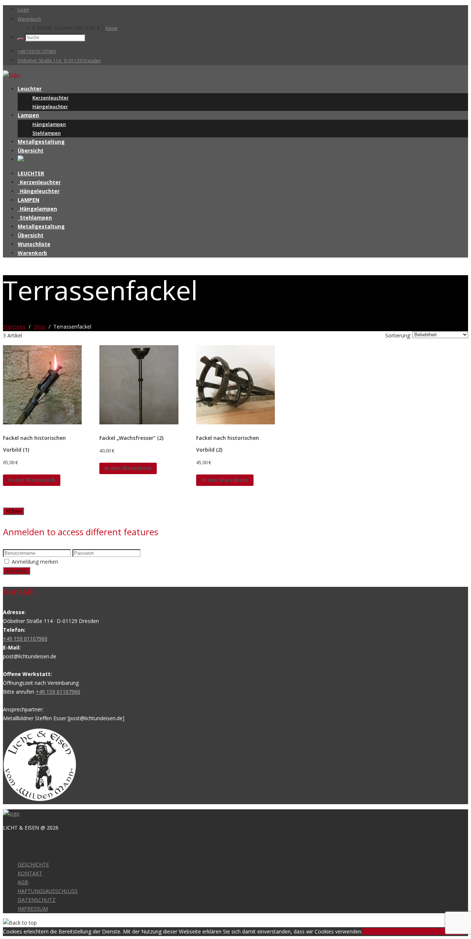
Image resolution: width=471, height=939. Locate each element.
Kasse (112, 28)
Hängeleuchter (50, 106)
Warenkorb (29, 19)
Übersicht (30, 150)
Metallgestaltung (41, 141)
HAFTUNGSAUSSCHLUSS (48, 890)
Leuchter (30, 88)
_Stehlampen (35, 217)
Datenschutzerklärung (438, 931)
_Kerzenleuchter (39, 182)
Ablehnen (401, 931)
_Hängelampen (37, 208)
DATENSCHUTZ (37, 899)
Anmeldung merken (35, 561)
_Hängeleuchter (39, 191)
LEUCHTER (31, 173)
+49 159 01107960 (37, 51)
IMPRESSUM (33, 908)
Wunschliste (34, 244)
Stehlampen (46, 133)
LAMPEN (28, 199)
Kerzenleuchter (50, 97)
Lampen (28, 115)
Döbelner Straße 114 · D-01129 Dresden (59, 60)
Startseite (14, 326)
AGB (23, 882)
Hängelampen (49, 124)
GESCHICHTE (33, 864)
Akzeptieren (376, 931)
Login (23, 10)
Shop (39, 326)
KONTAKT (30, 873)
